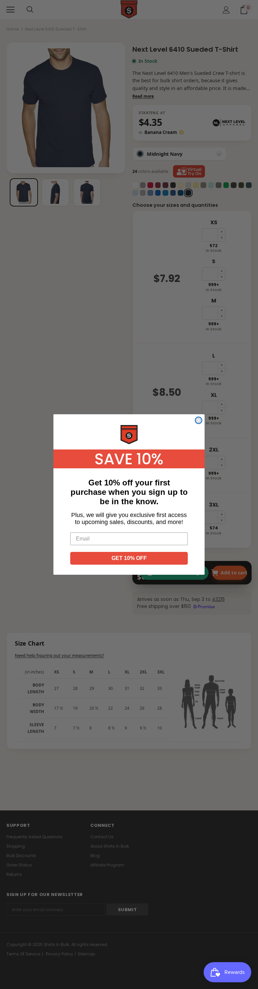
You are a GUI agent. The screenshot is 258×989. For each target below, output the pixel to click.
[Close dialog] (198, 420)
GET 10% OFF (129, 558)
